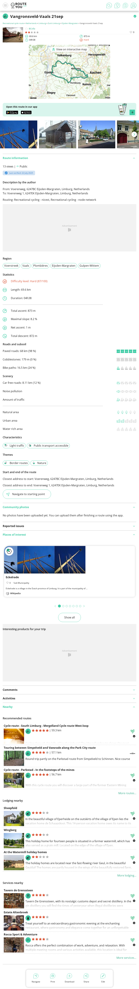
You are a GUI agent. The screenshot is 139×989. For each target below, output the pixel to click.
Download (69, 981)
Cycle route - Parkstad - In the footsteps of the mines (39, 770)
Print (53, 981)
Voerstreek (11, 265)
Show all (69, 617)
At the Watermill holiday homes (25, 852)
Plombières (40, 265)
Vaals (25, 265)
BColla (32, 28)
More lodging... (126, 875)
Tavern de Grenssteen (18, 890)
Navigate (36, 981)
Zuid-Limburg (54, 23)
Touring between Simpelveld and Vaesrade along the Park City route (50, 748)
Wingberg (10, 830)
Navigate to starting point (28, 494)
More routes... (127, 793)
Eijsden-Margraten (70, 23)
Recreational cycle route (13, 23)
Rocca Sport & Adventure (20, 934)
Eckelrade (12, 577)
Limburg (42, 23)
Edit (103, 981)
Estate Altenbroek (16, 912)
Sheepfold (10, 808)
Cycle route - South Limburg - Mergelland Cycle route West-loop (46, 726)
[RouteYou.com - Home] (18, 5)
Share (86, 981)
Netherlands (31, 23)
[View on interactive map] (69, 96)
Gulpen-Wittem (89, 265)
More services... (126, 958)
